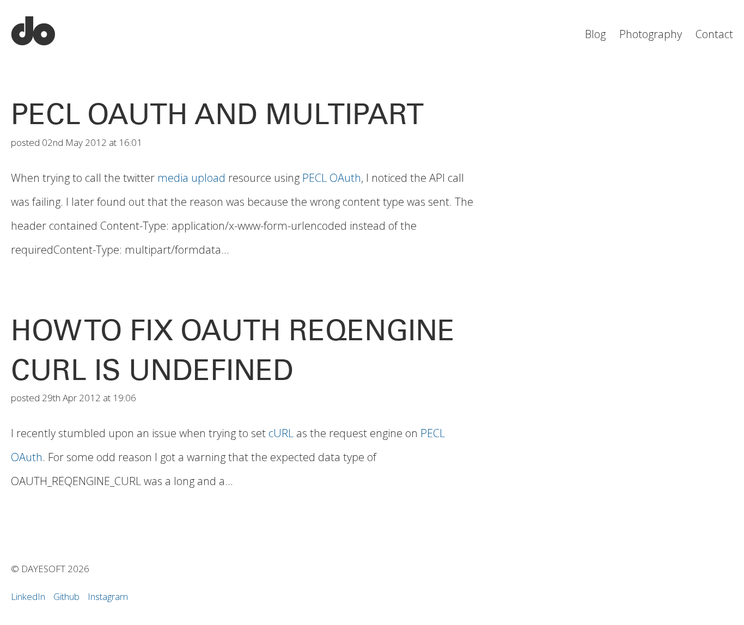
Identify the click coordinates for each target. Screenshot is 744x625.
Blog (595, 34)
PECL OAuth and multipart (217, 114)
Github (66, 596)
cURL (281, 433)
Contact (714, 34)
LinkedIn (28, 596)
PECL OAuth (331, 177)
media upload (191, 177)
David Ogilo (33, 31)
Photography (650, 34)
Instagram (108, 596)
